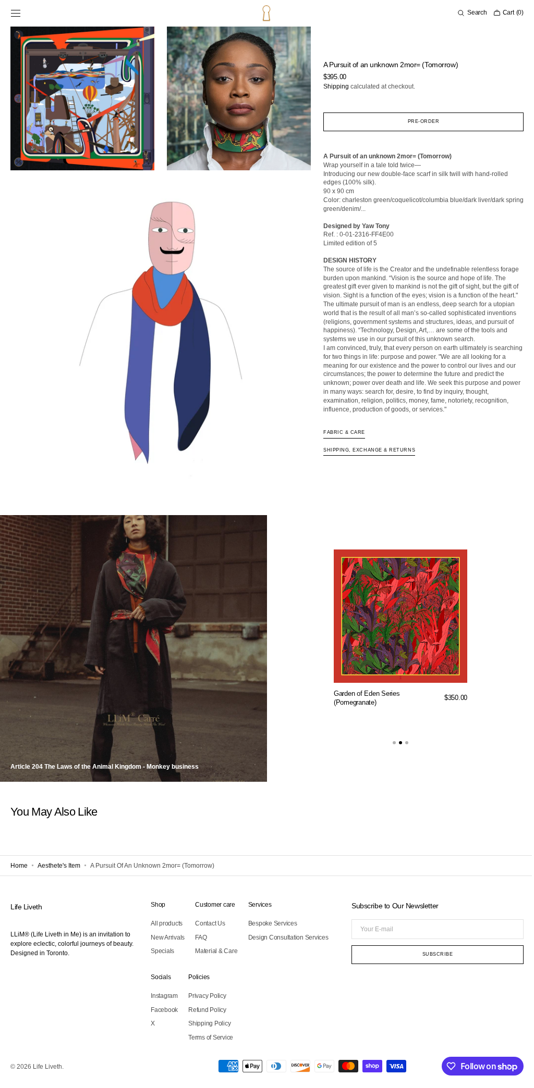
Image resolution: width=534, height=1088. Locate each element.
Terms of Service (210, 1037)
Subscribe (430, 954)
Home (19, 865)
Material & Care (216, 951)
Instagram (164, 995)
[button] (15, 13)
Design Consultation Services (288, 937)
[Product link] (396, 635)
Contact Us (210, 923)
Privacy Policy (207, 995)
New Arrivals (168, 937)
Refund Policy (207, 1010)
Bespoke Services (272, 923)
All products (167, 923)
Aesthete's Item (59, 865)
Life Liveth (47, 1066)
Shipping (331, 86)
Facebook (164, 1010)
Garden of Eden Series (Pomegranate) (362, 698)
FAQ (201, 937)
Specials (162, 951)
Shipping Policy (209, 1023)
